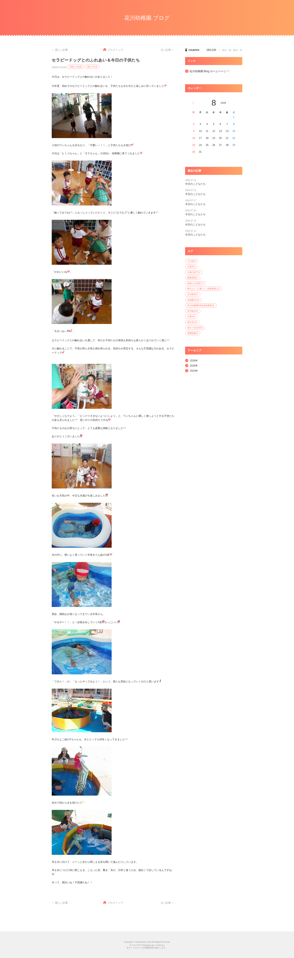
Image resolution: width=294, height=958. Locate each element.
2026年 (194, 360)
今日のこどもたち (195, 183)
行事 (191, 316)
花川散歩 (192, 311)
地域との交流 (76, 67)
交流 (191, 266)
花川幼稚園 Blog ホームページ (207, 71)
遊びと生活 (92, 67)
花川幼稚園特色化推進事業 (200, 305)
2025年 (194, 365)
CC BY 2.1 (160, 945)
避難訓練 (192, 333)
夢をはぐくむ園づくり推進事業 (203, 289)
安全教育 (192, 294)
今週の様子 (193, 272)
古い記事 (166, 49)
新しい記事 (61, 49)
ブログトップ (115, 49)
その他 (191, 261)
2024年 (194, 370)
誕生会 (192, 322)
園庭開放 (192, 277)
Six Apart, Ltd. (148, 945)
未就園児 (193, 300)
